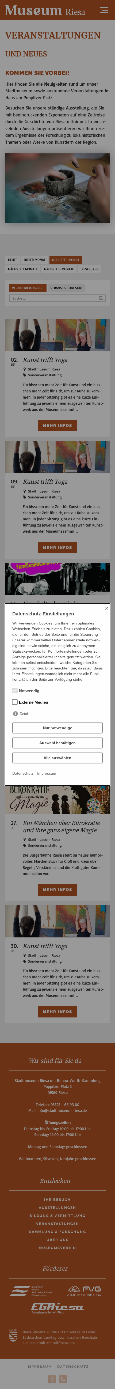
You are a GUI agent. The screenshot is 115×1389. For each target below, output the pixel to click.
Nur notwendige (57, 728)
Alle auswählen (57, 758)
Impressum (46, 773)
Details (25, 714)
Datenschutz (22, 773)
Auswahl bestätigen (57, 743)
